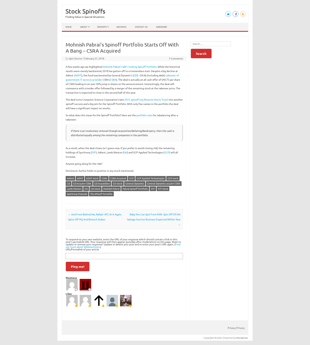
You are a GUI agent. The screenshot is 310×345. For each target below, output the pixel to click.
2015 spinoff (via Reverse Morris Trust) (146, 99)
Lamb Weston (74, 188)
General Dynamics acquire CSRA (163, 183)
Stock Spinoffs (85, 11)
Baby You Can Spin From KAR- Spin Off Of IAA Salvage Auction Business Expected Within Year (153, 219)
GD (135, 75)
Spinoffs (102, 26)
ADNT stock (92, 178)
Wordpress (242, 337)
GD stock (117, 183)
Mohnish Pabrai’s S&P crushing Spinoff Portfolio (130, 66)
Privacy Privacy (236, 327)
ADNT (80, 178)
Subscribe (161, 26)
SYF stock (163, 188)
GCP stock (173, 178)
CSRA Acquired (118, 178)
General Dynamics (134, 183)
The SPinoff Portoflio (101, 193)
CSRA (113, 79)
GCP (166, 152)
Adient (70, 178)
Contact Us (141, 26)
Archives (121, 26)
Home (68, 26)
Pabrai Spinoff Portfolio (135, 188)
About (83, 26)
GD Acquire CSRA (82, 183)
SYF (94, 152)
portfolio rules (144, 115)
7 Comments (176, 58)
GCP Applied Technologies (151, 178)
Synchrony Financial (77, 193)
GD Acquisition (102, 183)
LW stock (95, 188)
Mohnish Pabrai (111, 188)
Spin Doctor (75, 58)
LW (125, 152)
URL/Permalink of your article (82, 249)
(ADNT (77, 75)
